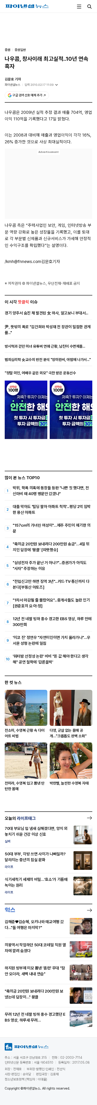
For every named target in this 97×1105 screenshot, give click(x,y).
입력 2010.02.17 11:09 (39, 84)
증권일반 (20, 50)
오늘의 (20, 818)
